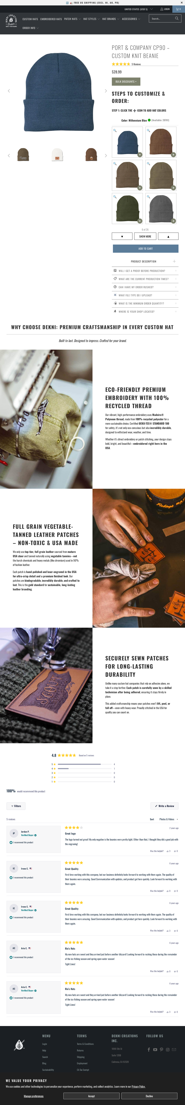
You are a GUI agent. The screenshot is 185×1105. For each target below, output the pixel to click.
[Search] (176, 18)
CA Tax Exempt (83, 1069)
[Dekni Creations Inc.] (11, 20)
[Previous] (9, 91)
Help (44, 1050)
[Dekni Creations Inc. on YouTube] (155, 1049)
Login (167, 9)
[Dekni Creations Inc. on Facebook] (149, 1049)
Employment (82, 1063)
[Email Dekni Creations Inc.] (174, 1049)
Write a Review (168, 807)
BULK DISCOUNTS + (126, 81)
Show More (145, 236)
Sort (152, 819)
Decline (149, 1096)
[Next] (105, 91)
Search (45, 1057)
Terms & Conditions (85, 1044)
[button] (72, 19)
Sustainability (48, 1069)
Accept (91, 1096)
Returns (80, 1050)
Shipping (81, 1057)
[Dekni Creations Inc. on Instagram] (168, 1049)
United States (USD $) (136, 9)
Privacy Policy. (138, 1086)
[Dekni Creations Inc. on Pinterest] (161, 1049)
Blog (44, 1063)
